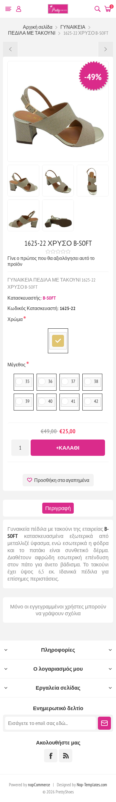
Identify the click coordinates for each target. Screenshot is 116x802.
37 (73, 381)
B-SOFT (49, 298)
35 (27, 381)
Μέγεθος (16, 365)
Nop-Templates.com (92, 784)
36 (50, 381)
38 (96, 381)
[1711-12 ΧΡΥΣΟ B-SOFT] (105, 49)
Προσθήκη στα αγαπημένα (61, 480)
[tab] (58, 508)
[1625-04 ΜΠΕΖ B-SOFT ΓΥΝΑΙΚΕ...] (10, 49)
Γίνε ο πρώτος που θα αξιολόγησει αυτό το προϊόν (51, 261)
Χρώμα (15, 319)
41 (73, 401)
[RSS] (65, 755)
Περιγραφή (58, 508)
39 (27, 401)
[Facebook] (50, 755)
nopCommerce (39, 784)
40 (50, 401)
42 (96, 401)
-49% (93, 76)
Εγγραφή (104, 723)
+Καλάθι (67, 447)
